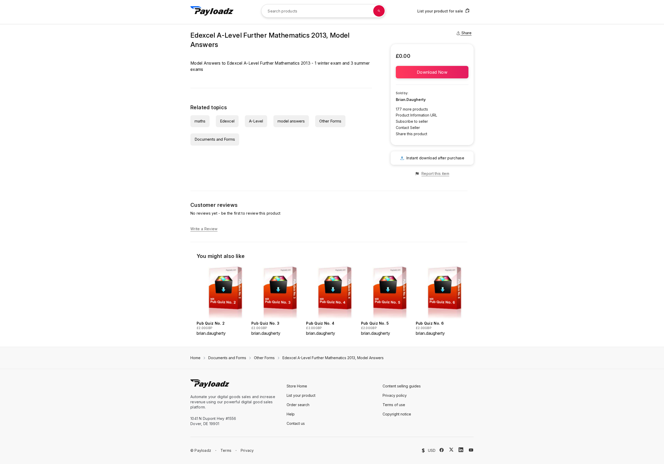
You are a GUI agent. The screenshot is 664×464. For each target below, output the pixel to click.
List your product (301, 395)
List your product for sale (440, 11)
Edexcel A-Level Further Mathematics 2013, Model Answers (333, 358)
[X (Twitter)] (451, 449)
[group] (222, 300)
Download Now (432, 72)
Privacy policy (395, 395)
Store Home (297, 386)
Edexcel (227, 121)
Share (466, 33)
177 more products (412, 109)
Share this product (411, 134)
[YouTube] (471, 450)
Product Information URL (416, 115)
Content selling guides (402, 386)
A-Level (256, 121)
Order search (298, 404)
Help (291, 414)
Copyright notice (397, 414)
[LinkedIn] (461, 449)
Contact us (296, 423)
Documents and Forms (215, 139)
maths (200, 121)
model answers (291, 121)
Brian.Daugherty (411, 99)
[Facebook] (441, 450)
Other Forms (330, 121)
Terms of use (394, 404)
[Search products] (379, 11)
